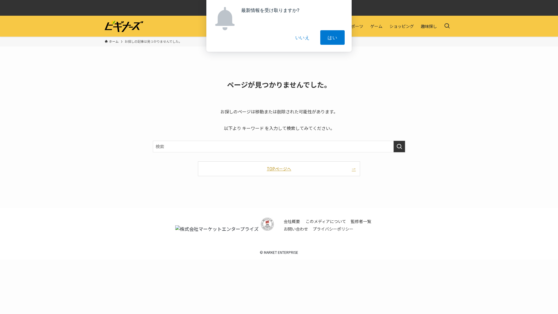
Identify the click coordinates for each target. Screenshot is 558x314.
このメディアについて (326, 221)
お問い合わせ (296, 229)
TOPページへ (279, 169)
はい (332, 37)
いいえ (302, 37)
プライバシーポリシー (333, 229)
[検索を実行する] (399, 146)
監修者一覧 (361, 221)
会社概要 (292, 221)
